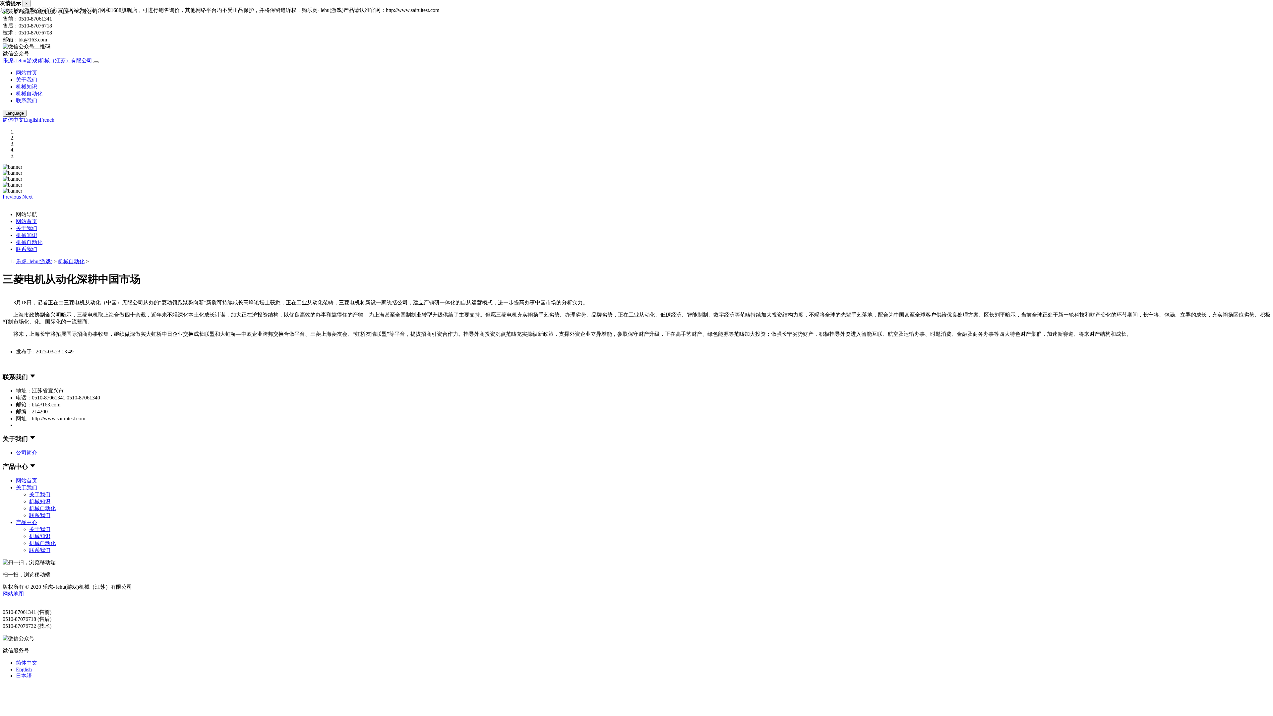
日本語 (24, 676)
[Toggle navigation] (96, 62)
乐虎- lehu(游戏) (34, 261)
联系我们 (26, 100)
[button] (12, 197)
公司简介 (26, 452)
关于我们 (26, 80)
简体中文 (13, 120)
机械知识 (26, 87)
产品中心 (26, 522)
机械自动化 (29, 93)
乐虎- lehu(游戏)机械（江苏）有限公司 (47, 60)
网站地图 (13, 594)
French (47, 120)
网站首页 (26, 73)
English (32, 120)
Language (14, 113)
